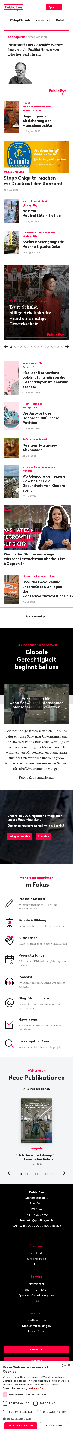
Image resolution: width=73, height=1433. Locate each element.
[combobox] (64, 1365)
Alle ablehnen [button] (54, 1425)
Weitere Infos (36, 1388)
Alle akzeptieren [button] (21, 1425)
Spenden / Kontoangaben (36, 1295)
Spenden (53, 7)
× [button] (68, 1365)
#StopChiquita (20, 20)
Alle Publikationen (36, 1089)
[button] (36, 1419)
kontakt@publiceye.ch (36, 1220)
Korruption (43, 20)
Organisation (36, 1258)
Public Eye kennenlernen (36, 777)
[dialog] (36, 1397)
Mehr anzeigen (36, 616)
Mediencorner (36, 1320)
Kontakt (36, 1253)
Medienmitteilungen (36, 1326)
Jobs (36, 1264)
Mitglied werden (20, 836)
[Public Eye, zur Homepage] (13, 7)
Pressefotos (36, 1331)
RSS (36, 1301)
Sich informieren (36, 1289)
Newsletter (36, 1284)
